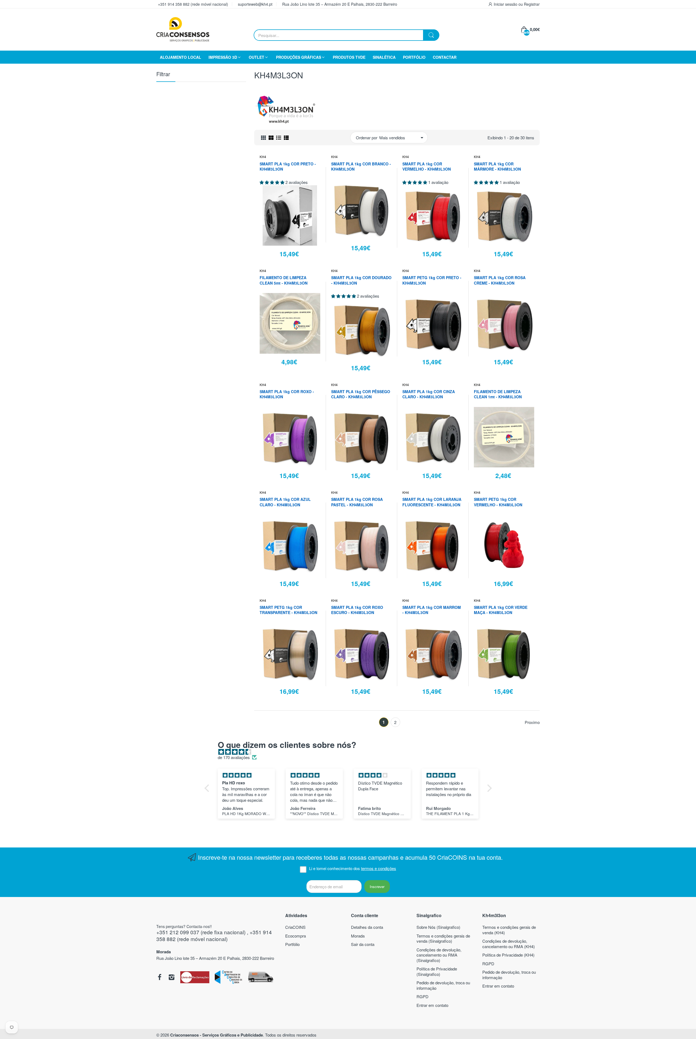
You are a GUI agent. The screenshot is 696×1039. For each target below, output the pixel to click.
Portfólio (292, 944)
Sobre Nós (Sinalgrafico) (438, 927)
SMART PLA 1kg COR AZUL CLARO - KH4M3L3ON (285, 502)
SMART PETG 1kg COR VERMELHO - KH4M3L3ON (498, 502)
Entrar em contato (432, 1005)
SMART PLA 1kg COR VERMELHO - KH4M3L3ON (426, 166)
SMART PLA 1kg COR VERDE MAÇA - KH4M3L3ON (500, 610)
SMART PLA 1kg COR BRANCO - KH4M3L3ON (361, 166)
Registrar (532, 4)
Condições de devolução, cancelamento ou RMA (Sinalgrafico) (439, 955)
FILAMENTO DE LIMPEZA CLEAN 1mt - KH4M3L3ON (498, 394)
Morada (358, 936)
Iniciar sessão (506, 4)
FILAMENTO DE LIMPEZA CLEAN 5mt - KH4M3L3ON (283, 280)
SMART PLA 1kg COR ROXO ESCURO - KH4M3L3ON (357, 610)
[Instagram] (171, 978)
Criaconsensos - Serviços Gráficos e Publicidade (216, 1035)
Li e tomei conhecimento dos (352, 868)
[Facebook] (159, 978)
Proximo (532, 722)
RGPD (422, 996)
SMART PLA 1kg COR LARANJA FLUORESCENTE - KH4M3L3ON (431, 502)
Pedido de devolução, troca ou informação (443, 985)
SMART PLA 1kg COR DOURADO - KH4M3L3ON (361, 280)
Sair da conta (362, 944)
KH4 (263, 156)
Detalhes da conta (367, 927)
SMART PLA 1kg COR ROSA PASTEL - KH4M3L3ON (357, 502)
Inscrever (377, 886)
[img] (351, 752)
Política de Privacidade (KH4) (508, 955)
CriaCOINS (295, 927)
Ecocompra (295, 936)
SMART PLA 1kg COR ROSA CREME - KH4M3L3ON (500, 280)
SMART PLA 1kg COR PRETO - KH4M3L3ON (288, 166)
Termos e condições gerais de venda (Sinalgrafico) (443, 938)
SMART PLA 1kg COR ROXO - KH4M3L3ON (287, 394)
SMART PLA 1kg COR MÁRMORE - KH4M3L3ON (497, 166)
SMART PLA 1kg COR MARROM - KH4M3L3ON (431, 610)
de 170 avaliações (234, 757)
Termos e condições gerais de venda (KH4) (509, 929)
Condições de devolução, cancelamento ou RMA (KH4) (508, 943)
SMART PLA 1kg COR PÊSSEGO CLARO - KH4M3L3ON (360, 394)
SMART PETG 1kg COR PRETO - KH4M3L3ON (431, 280)
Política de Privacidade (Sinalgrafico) (437, 971)
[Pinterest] (194, 977)
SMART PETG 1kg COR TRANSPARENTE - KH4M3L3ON (288, 610)
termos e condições (378, 868)
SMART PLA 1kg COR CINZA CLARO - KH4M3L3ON (428, 394)
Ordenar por (366, 137)
